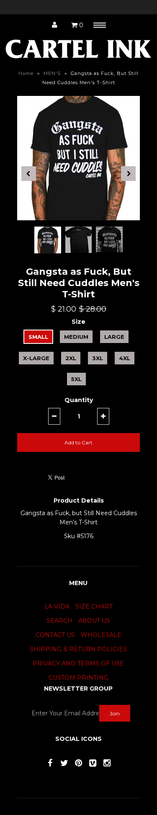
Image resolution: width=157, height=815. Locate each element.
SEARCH (59, 620)
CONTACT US (55, 635)
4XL (124, 358)
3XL (97, 358)
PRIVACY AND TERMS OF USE (78, 663)
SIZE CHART (94, 606)
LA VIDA (56, 606)
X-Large (36, 358)
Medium (76, 336)
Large (114, 336)
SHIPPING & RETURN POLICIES (78, 649)
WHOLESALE (101, 635)
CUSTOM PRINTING (78, 677)
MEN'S (52, 73)
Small (38, 336)
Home (25, 73)
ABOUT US (94, 620)
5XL (76, 379)
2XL (70, 358)
